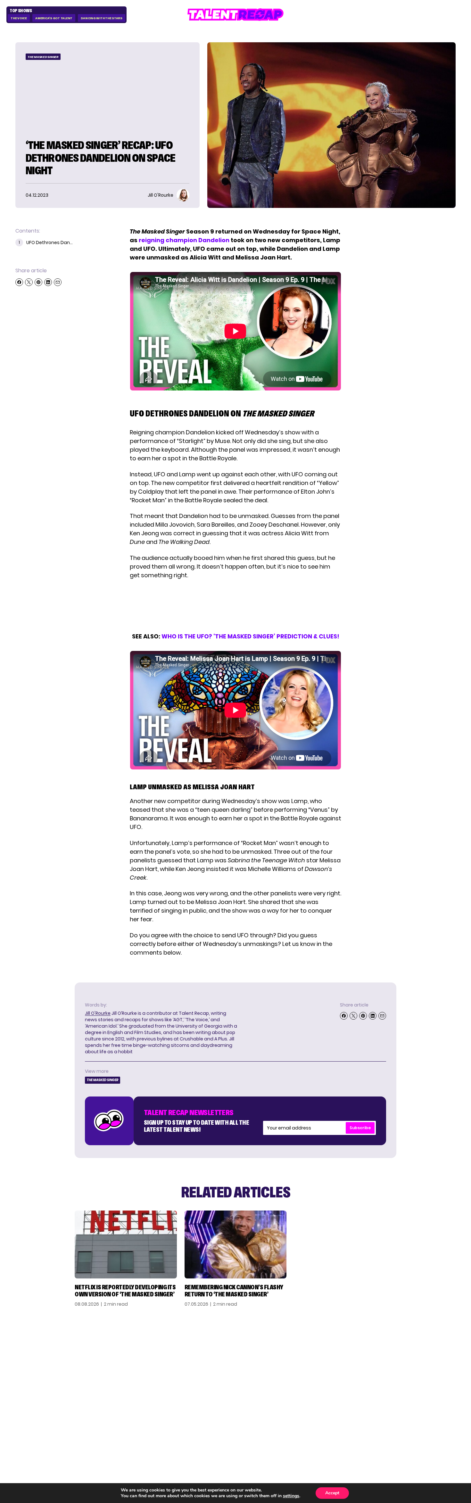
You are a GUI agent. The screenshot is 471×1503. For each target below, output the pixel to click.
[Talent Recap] (235, 14)
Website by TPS (439, 1424)
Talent (327, 1348)
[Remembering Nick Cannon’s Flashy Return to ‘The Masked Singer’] (236, 1244)
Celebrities (334, 1379)
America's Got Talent (53, 18)
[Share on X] (29, 282)
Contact (400, 1359)
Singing (328, 1359)
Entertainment (339, 1369)
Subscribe (360, 1127)
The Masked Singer (43, 57)
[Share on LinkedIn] (48, 282)
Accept (332, 1493)
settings (291, 1496)
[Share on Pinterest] (38, 282)
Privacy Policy (408, 1369)
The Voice (19, 18)
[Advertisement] (235, 606)
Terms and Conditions (419, 1379)
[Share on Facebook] (19, 282)
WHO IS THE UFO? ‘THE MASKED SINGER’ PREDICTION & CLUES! (250, 636)
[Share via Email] (58, 282)
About (396, 1348)
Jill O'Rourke (98, 1013)
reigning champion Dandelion (184, 240)
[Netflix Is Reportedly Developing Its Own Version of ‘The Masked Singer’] (126, 1244)
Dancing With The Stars (101, 18)
